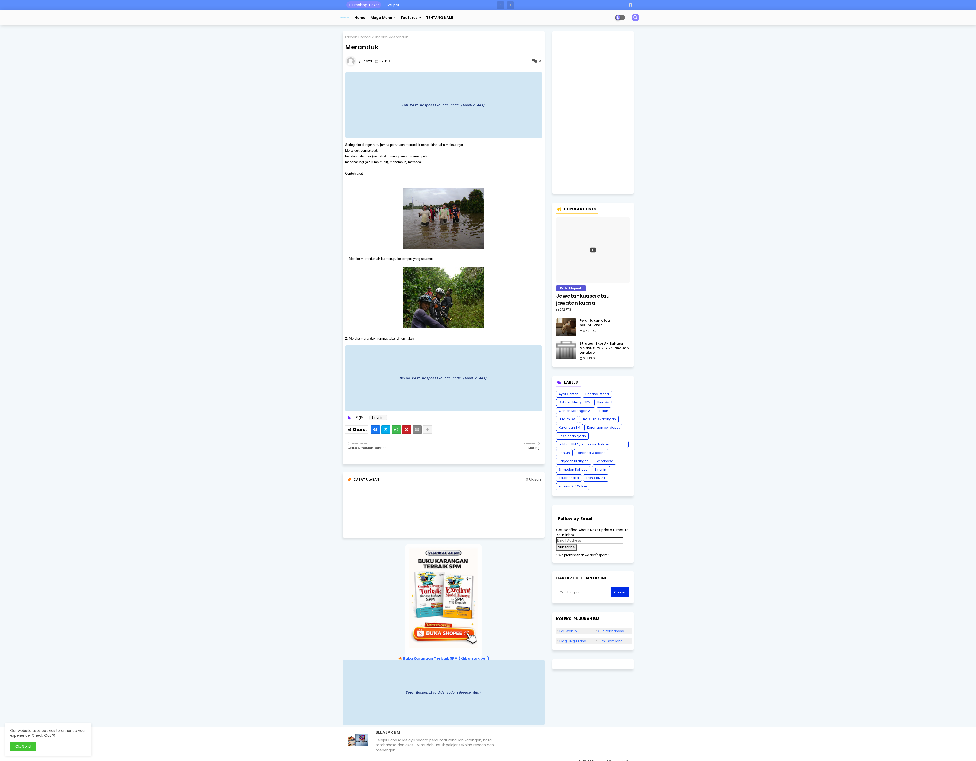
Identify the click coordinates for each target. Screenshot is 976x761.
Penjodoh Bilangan (574, 461)
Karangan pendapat (603, 427)
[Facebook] (375, 429)
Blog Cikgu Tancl (573, 641)
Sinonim (380, 37)
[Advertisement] (593, 112)
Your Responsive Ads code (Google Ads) (443, 692)
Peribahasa (604, 461)
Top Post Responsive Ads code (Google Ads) (443, 105)
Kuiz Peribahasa (611, 631)
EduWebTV (568, 631)
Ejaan (603, 411)
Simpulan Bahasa (573, 469)
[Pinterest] (406, 429)
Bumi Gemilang (610, 641)
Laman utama (358, 37)
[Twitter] (385, 429)
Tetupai (392, 5)
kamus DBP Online (573, 486)
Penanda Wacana (591, 453)
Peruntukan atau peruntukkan (595, 323)
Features (409, 17)
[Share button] (427, 429)
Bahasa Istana (597, 394)
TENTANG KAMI (439, 17)
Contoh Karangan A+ (575, 411)
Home (360, 17)
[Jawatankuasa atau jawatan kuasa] (593, 250)
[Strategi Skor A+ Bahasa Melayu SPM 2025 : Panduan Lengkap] (566, 350)
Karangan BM (569, 427)
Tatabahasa (569, 478)
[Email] (417, 429)
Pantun (564, 453)
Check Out (41, 735)
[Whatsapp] (396, 429)
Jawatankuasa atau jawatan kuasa (583, 299)
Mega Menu (381, 17)
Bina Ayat (604, 402)
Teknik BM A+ (596, 478)
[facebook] (630, 5)
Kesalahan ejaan (572, 436)
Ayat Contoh (568, 394)
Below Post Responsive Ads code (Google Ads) (443, 378)
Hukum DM (567, 419)
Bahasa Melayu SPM (574, 402)
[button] (500, 5)
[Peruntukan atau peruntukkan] (566, 327)
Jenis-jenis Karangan (599, 419)
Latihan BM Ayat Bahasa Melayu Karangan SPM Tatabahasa (584, 445)
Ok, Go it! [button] (23, 746)
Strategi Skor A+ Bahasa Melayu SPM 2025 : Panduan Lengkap (604, 348)
